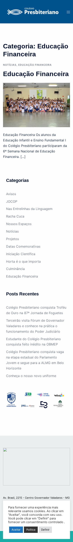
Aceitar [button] (16, 529)
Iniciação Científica (20, 254)
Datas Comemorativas (23, 246)
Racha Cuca (15, 216)
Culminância (15, 269)
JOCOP (11, 201)
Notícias (9, 64)
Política (30, 529)
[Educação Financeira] (36, 105)
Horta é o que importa (23, 261)
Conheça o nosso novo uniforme (31, 376)
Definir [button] (45, 529)
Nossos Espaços (18, 224)
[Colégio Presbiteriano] (32, 11)
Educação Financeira (35, 64)
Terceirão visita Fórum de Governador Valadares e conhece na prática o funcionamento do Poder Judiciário (35, 325)
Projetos (12, 239)
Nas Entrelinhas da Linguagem (29, 209)
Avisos (11, 194)
